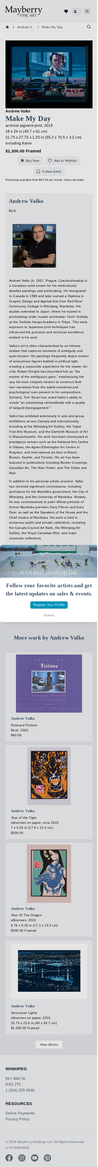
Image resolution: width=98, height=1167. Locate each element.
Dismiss (49, 615)
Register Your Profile (49, 605)
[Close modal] (90, 552)
